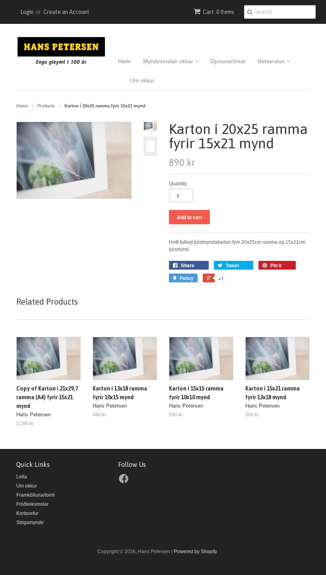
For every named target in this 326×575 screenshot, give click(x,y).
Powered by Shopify (195, 551)
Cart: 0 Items (218, 12)
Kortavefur (27, 513)
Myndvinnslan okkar (169, 61)
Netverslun (272, 61)
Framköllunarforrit (35, 495)
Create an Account (66, 12)
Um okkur (142, 80)
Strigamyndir (30, 522)
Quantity (178, 183)
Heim (124, 61)
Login (26, 12)
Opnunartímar (228, 61)
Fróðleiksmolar (32, 504)
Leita (21, 477)
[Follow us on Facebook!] (125, 481)
